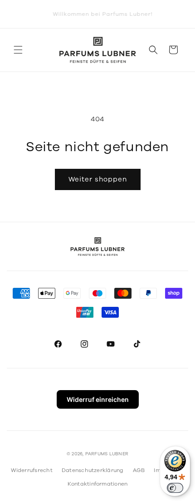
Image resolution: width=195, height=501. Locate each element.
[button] (18, 50)
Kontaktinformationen (98, 483)
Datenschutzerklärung (93, 470)
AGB (139, 470)
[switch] (175, 488)
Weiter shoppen (97, 179)
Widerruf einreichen (98, 399)
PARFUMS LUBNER (106, 454)
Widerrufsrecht (31, 470)
